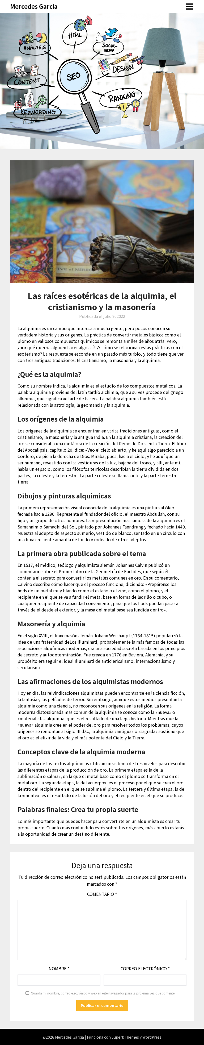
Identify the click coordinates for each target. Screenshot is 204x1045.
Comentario (102, 894)
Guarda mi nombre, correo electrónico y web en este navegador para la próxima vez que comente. (103, 993)
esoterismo (29, 354)
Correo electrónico (145, 968)
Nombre (59, 968)
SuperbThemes (125, 1037)
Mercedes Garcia (34, 6)
